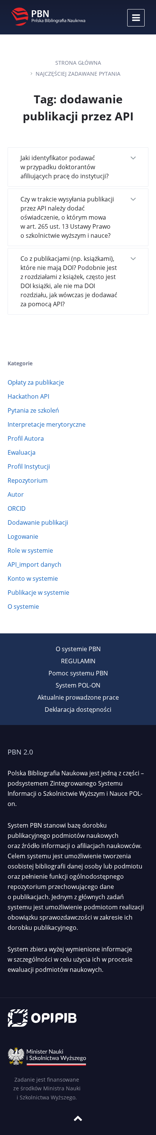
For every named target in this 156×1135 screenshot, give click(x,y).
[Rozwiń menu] (136, 18)
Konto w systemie (33, 578)
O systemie (23, 606)
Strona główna (78, 62)
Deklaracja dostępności (78, 709)
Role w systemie (30, 550)
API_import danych (34, 564)
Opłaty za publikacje (36, 382)
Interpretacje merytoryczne (47, 424)
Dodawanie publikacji (38, 522)
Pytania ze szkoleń (33, 410)
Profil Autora (26, 438)
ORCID (17, 508)
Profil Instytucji (29, 466)
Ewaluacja (22, 452)
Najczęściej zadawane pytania (78, 73)
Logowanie (23, 536)
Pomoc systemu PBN (78, 673)
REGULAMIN (78, 661)
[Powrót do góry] (78, 1118)
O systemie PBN (78, 649)
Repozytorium (28, 480)
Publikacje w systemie (38, 592)
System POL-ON (78, 685)
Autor (16, 494)
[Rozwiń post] (133, 158)
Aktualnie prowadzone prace (78, 697)
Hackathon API (28, 396)
